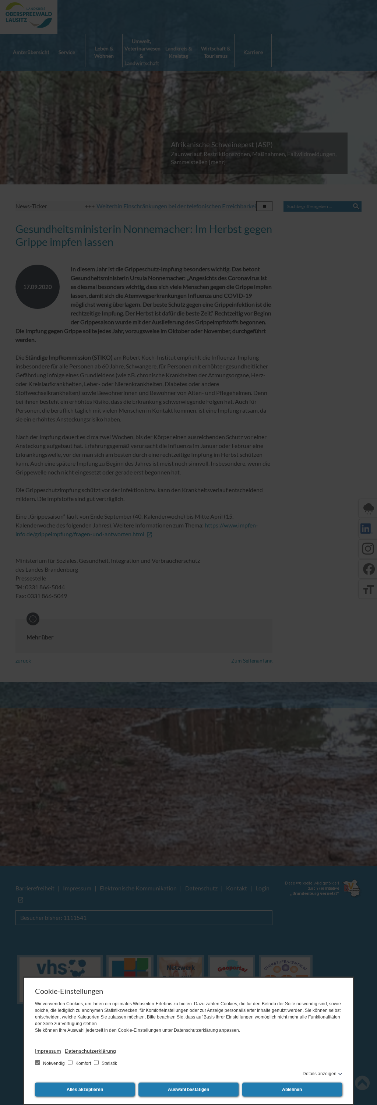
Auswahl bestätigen (188, 1089)
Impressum (48, 1051)
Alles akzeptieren (85, 1089)
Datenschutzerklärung (90, 1051)
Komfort (83, 1063)
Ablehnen (292, 1089)
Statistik (109, 1063)
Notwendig (54, 1063)
